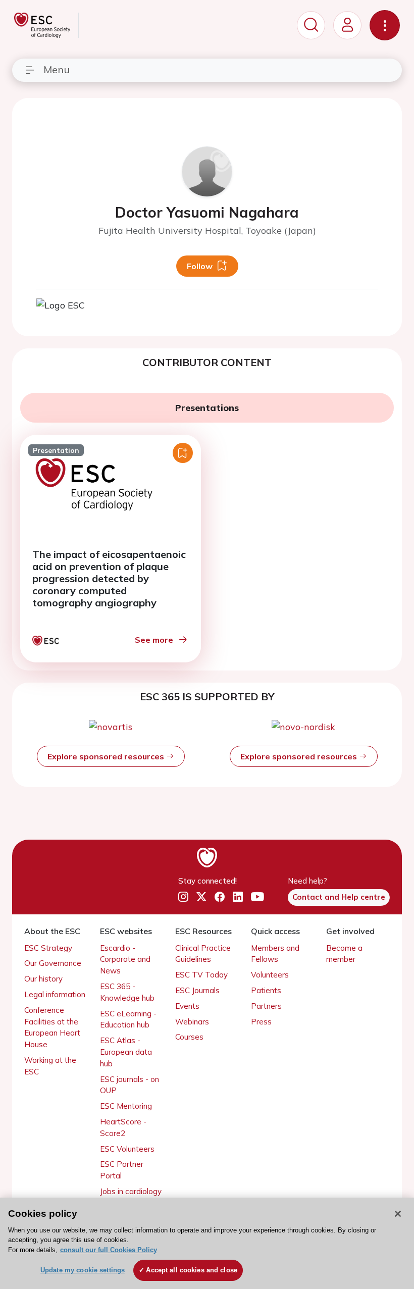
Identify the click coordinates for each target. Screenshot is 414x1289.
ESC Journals (197, 990)
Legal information (54, 994)
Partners (266, 1006)
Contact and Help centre (338, 897)
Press (261, 1021)
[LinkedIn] (238, 896)
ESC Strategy (48, 948)
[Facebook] (220, 896)
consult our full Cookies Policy (108, 1250)
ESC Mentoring (126, 1106)
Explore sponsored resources (106, 756)
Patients (266, 990)
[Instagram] (183, 896)
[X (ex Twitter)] (201, 896)
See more (154, 640)
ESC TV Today (201, 974)
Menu (56, 69)
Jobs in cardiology (131, 1191)
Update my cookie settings (82, 1270)
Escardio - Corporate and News (125, 959)
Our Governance (52, 963)
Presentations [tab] (207, 408)
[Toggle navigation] (385, 25)
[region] (207, 1243)
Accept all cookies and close (191, 1270)
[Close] (398, 1214)
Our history (43, 979)
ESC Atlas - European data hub (126, 1052)
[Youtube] (257, 897)
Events (187, 1006)
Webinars (192, 1021)
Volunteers (270, 974)
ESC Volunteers (127, 1149)
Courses (189, 1037)
